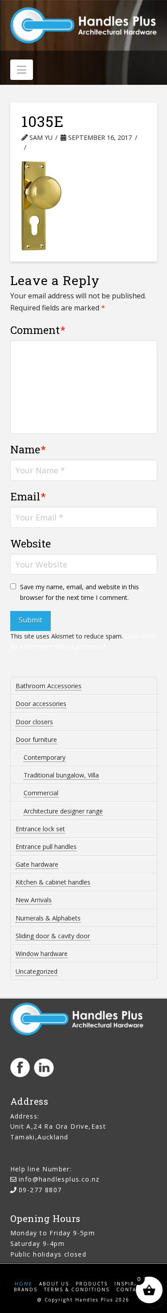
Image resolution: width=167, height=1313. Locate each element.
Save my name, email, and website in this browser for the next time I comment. (79, 592)
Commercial (41, 793)
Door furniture (36, 739)
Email (28, 496)
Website (30, 543)
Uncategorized (36, 971)
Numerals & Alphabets (48, 918)
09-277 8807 (40, 1190)
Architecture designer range (63, 811)
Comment (38, 330)
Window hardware (42, 953)
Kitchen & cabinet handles (53, 882)
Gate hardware (37, 864)
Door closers (34, 722)
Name (28, 449)
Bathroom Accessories (48, 686)
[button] (21, 70)
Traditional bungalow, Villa (61, 775)
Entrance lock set (40, 829)
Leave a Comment (68, 147)
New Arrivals (34, 900)
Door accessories (41, 703)
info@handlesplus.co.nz (59, 1179)
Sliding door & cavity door (53, 936)
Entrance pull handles (46, 846)
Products (92, 1284)
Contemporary (44, 757)
